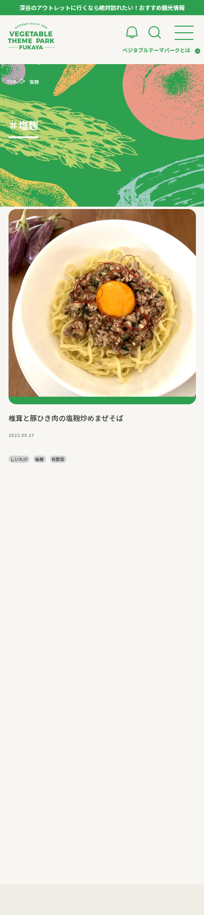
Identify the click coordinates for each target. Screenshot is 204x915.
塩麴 (39, 459)
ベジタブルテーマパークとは (156, 50)
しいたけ (19, 459)
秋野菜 (58, 459)
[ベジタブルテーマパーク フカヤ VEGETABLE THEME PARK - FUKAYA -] (31, 36)
